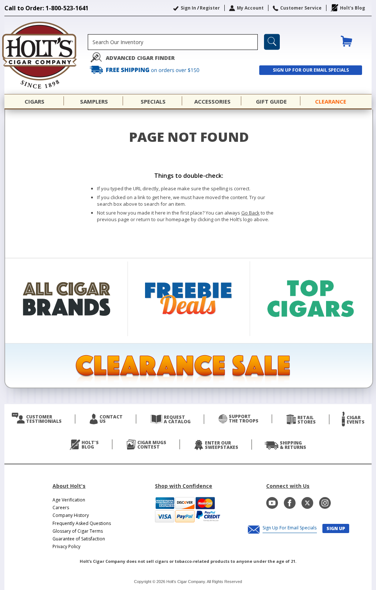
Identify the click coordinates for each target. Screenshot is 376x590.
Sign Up (335, 528)
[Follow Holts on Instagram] (325, 503)
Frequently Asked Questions (82, 523)
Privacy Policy (66, 546)
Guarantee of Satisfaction (79, 539)
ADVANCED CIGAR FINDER (140, 57)
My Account (250, 8)
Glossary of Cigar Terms (78, 531)
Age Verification (69, 500)
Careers (61, 507)
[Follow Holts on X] (307, 503)
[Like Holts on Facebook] (290, 503)
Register (210, 8)
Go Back (250, 212)
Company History (71, 515)
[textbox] (173, 42)
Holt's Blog (352, 8)
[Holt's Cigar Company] (46, 55)
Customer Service (301, 8)
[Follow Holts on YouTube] (272, 503)
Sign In (188, 8)
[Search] (272, 42)
